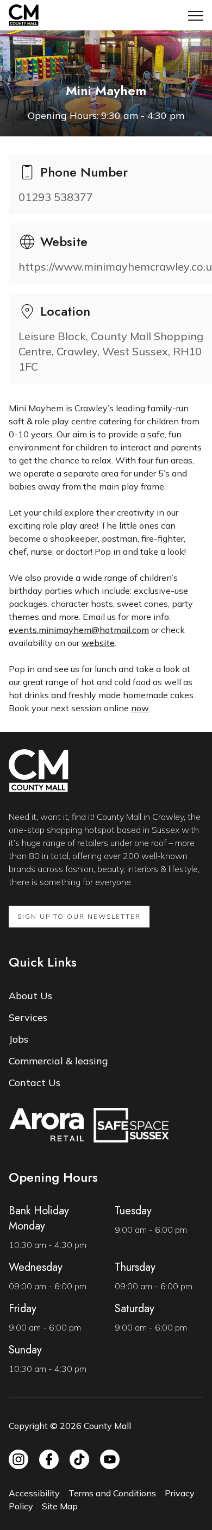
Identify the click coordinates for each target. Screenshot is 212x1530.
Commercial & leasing (58, 1061)
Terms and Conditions (112, 1493)
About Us (30, 995)
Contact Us (34, 1082)
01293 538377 (55, 197)
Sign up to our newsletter (79, 916)
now (140, 708)
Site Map (60, 1506)
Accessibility (34, 1493)
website (98, 642)
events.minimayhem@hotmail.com (79, 629)
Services (28, 1017)
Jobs (18, 1039)
